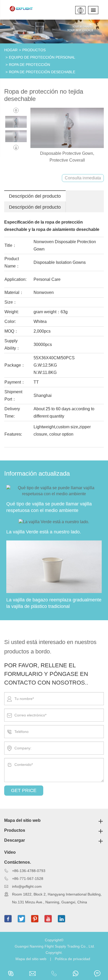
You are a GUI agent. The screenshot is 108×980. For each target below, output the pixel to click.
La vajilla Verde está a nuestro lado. (43, 531)
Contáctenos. (17, 862)
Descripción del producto (35, 196)
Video (10, 852)
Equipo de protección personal (42, 57)
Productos (34, 50)
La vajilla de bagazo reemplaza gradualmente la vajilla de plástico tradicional (53, 603)
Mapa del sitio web (22, 820)
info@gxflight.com (27, 886)
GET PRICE (23, 790)
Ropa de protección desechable (42, 72)
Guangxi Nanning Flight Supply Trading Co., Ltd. (55, 946)
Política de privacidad (72, 959)
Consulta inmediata (83, 178)
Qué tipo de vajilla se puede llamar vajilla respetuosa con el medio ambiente (49, 507)
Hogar (11, 50)
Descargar (14, 840)
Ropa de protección (29, 64)
